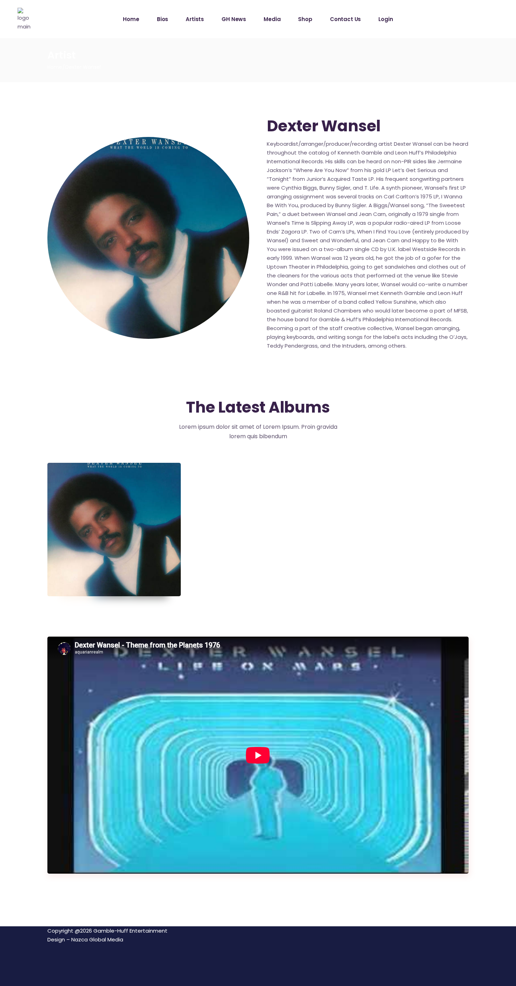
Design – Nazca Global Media (85, 939)
